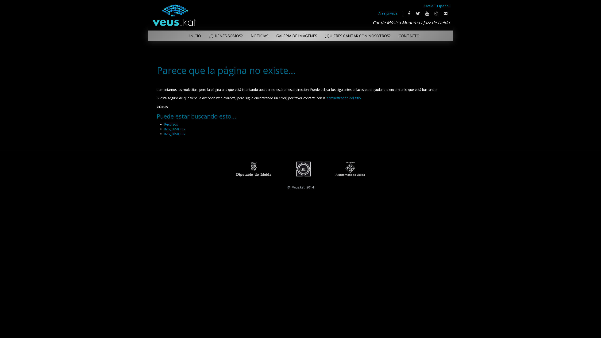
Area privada (387, 13)
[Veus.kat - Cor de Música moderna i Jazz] (173, 14)
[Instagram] (436, 13)
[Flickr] (445, 13)
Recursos (171, 124)
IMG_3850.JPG (174, 129)
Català (428, 6)
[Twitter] (418, 13)
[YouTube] (427, 13)
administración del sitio (344, 98)
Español (443, 6)
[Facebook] (409, 13)
